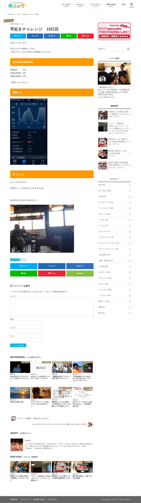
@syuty (29, 448)
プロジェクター (106, 237)
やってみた (66, 5)
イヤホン (103, 220)
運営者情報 (13, 499)
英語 (101, 313)
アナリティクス (105, 202)
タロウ (27, 440)
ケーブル (103, 225)
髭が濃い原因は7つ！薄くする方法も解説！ (117, 153)
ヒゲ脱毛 (103, 266)
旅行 (102, 196)
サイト (12, 336)
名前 (12, 319)
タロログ (114, 499)
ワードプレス (95, 5)
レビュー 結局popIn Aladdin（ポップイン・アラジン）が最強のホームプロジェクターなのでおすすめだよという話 (118, 128)
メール (13, 327)
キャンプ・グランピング (108, 243)
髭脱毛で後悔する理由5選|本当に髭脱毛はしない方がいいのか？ (118, 165)
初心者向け (104, 255)
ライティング (104, 278)
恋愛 (101, 307)
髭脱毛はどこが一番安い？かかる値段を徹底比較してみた (118, 141)
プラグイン (105, 295)
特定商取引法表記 (39, 499)
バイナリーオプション (108, 249)
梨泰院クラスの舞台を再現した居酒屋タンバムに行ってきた (118, 114)
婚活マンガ (104, 301)
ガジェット (80, 5)
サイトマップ (25, 499)
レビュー (103, 284)
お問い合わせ (111, 5)
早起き (25, 259)
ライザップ (104, 272)
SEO (123, 4)
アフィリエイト (105, 208)
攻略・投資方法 (106, 260)
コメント (13, 296)
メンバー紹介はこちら (106, 97)
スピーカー (104, 231)
